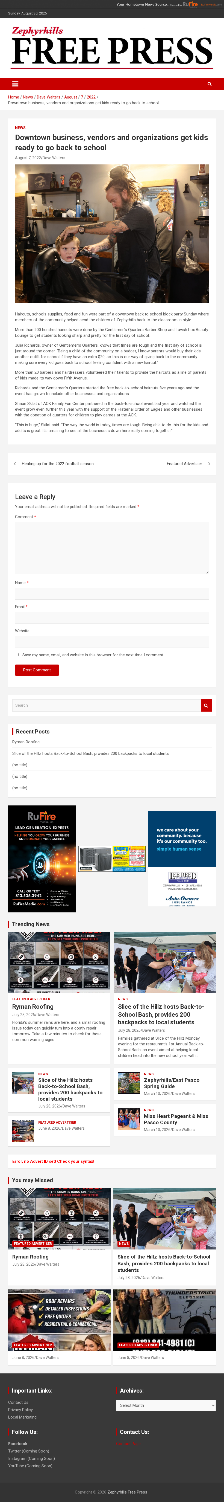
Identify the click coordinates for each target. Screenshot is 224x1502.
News (20, 128)
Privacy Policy (20, 1409)
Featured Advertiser (184, 463)
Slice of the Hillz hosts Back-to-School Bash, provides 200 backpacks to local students (90, 753)
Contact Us (18, 1402)
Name (22, 582)
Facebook (17, 1443)
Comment (25, 516)
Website (22, 630)
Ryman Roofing (26, 742)
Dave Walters (54, 158)
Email (21, 606)
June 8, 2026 (49, 1128)
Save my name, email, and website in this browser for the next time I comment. (93, 655)
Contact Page (128, 1443)
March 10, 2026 (157, 1093)
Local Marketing (22, 1417)
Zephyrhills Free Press (127, 1492)
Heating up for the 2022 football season (58, 463)
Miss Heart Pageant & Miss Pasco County (176, 1119)
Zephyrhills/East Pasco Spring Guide (171, 1083)
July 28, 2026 (23, 1015)
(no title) (19, 764)
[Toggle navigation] (15, 84)
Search (206, 705)
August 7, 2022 (28, 158)
